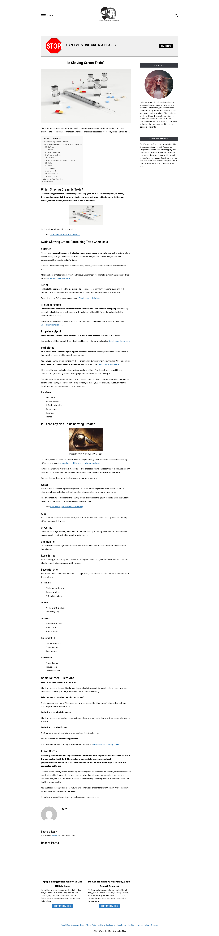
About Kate (91, 925)
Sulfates (51, 147)
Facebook (121, 925)
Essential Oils (53, 176)
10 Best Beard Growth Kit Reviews (65, 235)
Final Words (48, 182)
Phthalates (52, 158)
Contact (154, 925)
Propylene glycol (54, 155)
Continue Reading (62, 906)
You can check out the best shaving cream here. (79, 463)
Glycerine (51, 168)
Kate (64, 809)
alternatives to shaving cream (106, 744)
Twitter (131, 925)
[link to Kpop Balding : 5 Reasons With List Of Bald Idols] (62, 862)
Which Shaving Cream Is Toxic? (56, 142)
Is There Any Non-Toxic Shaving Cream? (59, 160)
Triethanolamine (54, 152)
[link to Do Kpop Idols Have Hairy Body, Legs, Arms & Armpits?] (109, 862)
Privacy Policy (143, 925)
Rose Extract (53, 174)
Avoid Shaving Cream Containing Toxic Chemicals (63, 144)
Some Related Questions (53, 179)
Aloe (50, 166)
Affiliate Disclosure (106, 925)
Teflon (50, 150)
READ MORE (166, 46)
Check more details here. (59, 278)
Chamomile (52, 171)
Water (50, 163)
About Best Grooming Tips (72, 925)
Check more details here (89, 298)
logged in (55, 836)
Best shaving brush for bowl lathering (66, 507)
